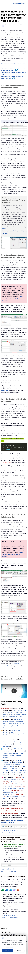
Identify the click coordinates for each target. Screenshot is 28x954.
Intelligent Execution (20, 710)
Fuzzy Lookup (7, 737)
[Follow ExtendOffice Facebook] (2, 932)
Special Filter (22, 772)
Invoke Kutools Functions (16, 716)
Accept (7, 950)
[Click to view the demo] (16, 70)
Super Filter (12, 772)
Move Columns (20, 751)
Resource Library (9, 766)
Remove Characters (12, 779)
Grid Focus (18, 760)
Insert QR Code (8, 788)
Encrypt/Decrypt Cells (10, 770)
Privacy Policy (9, 947)
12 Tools (17, 777)
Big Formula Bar (17, 762)
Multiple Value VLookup (17, 733)
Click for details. (6, 229)
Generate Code (9, 712)
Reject (19, 950)
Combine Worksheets (15, 768)
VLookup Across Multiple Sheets (12, 735)
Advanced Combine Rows (14, 796)
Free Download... (13, 833)
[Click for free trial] (14, 346)
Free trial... (5, 301)
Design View (7, 762)
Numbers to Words (9, 792)
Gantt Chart (14, 782)
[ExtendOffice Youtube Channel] (9, 932)
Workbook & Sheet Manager (12, 764)
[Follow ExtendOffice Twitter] (6, 932)
